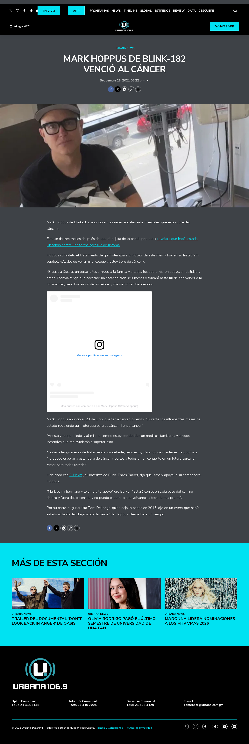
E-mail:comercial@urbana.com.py (203, 703)
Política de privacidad (139, 728)
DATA (192, 11)
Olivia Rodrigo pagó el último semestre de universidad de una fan (122, 623)
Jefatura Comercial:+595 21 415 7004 (83, 703)
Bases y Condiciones (110, 728)
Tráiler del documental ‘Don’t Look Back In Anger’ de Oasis (47, 621)
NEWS (116, 11)
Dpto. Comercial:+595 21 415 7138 (25, 703)
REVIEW (179, 11)
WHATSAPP (224, 26)
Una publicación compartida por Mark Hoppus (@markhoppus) (99, 405)
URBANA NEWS (125, 48)
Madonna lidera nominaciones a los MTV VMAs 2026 (200, 621)
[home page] (124, 26)
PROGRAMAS (99, 11)
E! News (75, 475)
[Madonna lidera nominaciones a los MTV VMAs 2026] (201, 593)
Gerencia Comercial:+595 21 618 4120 (141, 703)
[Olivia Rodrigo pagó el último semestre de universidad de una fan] (124, 593)
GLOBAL (146, 11)
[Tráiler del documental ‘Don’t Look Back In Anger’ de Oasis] (48, 593)
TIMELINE (130, 11)
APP (76, 11)
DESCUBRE (206, 11)
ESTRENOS (162, 11)
